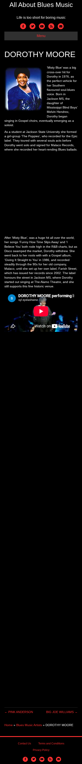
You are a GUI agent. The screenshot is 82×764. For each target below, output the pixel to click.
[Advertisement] (41, 194)
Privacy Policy (41, 750)
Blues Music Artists (29, 725)
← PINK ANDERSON (18, 712)
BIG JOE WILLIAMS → (62, 712)
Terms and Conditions (51, 743)
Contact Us (24, 743)
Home (8, 725)
